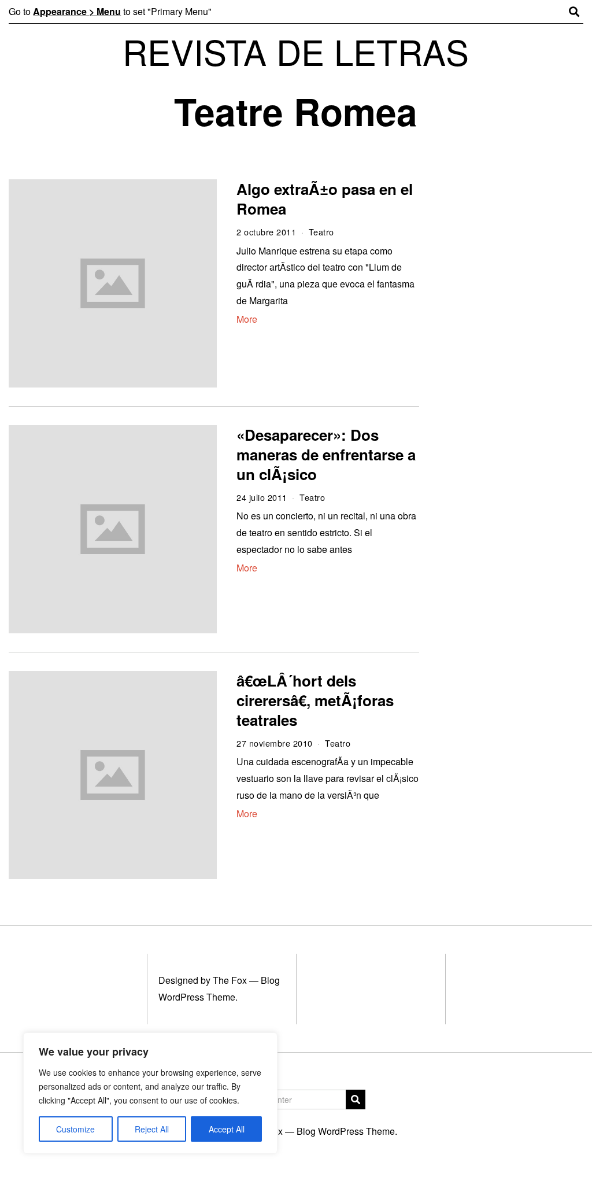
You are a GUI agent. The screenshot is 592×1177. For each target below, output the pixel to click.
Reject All (152, 1129)
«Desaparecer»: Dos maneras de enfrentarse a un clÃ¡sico (326, 454)
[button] (355, 1099)
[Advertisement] (512, 357)
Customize (75, 1129)
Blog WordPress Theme (346, 1131)
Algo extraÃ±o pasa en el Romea (324, 198)
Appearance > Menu (77, 11)
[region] (150, 1093)
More (246, 319)
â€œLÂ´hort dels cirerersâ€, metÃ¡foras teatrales (315, 700)
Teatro (321, 232)
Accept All (227, 1129)
